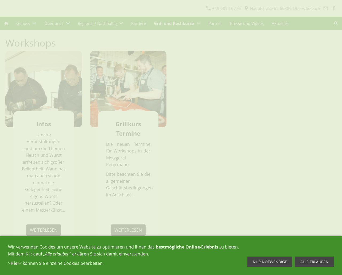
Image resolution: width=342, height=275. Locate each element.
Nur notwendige (270, 261)
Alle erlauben (314, 261)
